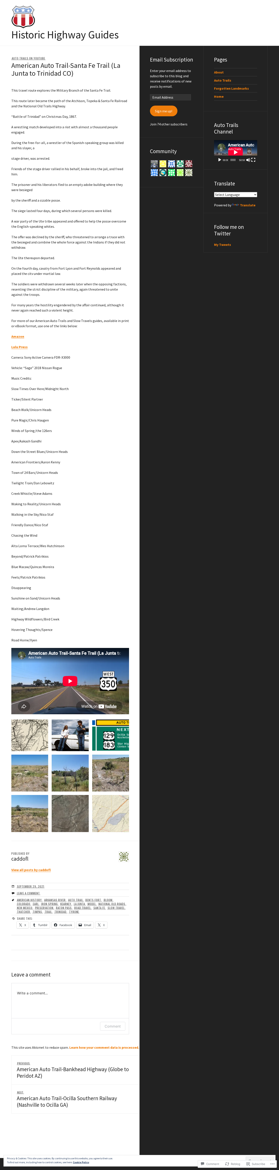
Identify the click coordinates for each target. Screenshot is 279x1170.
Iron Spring (49, 904)
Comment (113, 1026)
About (219, 72)
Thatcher (23, 912)
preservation (44, 908)
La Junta (79, 904)
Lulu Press (19, 347)
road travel (82, 908)
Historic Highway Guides (65, 34)
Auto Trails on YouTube (28, 58)
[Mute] (248, 160)
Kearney (65, 904)
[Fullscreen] (253, 160)
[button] (29, 735)
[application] (235, 152)
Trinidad (60, 912)
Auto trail (75, 900)
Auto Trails (222, 80)
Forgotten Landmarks (231, 88)
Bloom (108, 900)
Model (92, 904)
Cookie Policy (81, 1162)
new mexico (24, 908)
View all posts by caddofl (31, 870)
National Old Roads (112, 904)
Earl (36, 904)
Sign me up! (163, 111)
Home (219, 96)
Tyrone (74, 912)
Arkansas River (55, 900)
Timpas (37, 912)
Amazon (17, 336)
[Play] (220, 160)
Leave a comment (28, 893)
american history (29, 900)
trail (48, 912)
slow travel (116, 908)
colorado (23, 904)
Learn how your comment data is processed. (104, 1047)
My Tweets (222, 244)
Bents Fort (93, 900)
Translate (247, 205)
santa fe (99, 908)
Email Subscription (171, 59)
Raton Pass (64, 908)
